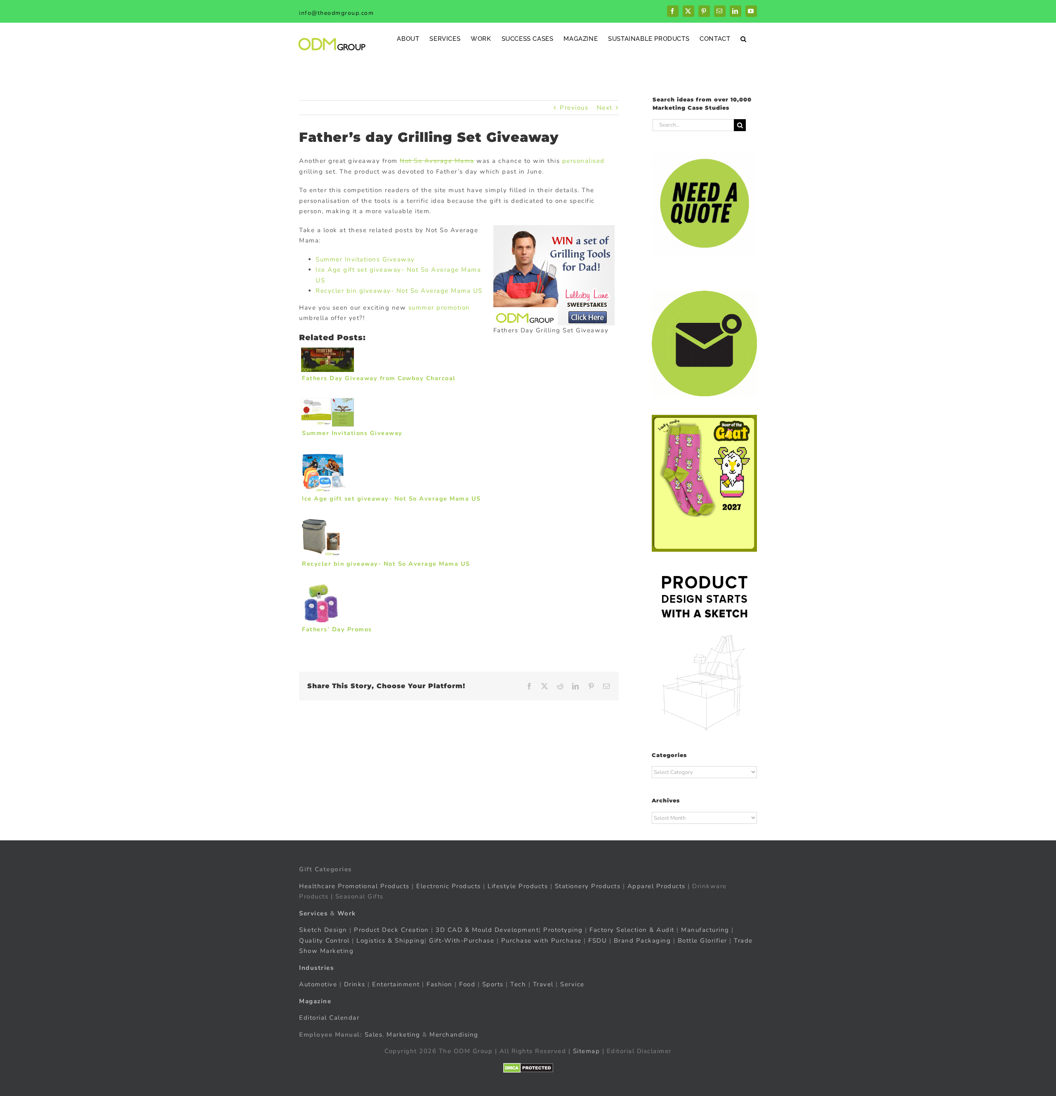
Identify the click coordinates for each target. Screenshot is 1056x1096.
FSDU (597, 940)
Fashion (440, 984)
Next (605, 107)
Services (313, 913)
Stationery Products (588, 886)
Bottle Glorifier (701, 940)
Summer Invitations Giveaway (365, 259)
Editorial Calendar (329, 1018)
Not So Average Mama (437, 161)
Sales (374, 1034)
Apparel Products (656, 886)
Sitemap (586, 1051)
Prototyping (563, 930)
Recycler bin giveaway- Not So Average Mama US (399, 291)
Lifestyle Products (518, 886)
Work (346, 913)
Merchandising (453, 1034)
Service (573, 984)
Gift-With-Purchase (461, 940)
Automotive (318, 984)
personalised (583, 161)
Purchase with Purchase (541, 940)
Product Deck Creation (391, 930)
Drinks (354, 984)
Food (467, 984)
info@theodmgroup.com (336, 13)
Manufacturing (705, 930)
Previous (574, 107)
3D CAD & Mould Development (487, 930)
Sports (493, 984)
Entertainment (396, 984)
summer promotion (439, 307)
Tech (518, 984)
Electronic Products (448, 886)
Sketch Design (323, 930)
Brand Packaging (642, 940)
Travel (543, 984)
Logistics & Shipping (390, 940)
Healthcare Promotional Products (354, 886)
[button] (743, 38)
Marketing (403, 1034)
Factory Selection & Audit (631, 930)
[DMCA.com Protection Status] (528, 1068)
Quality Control (324, 940)
